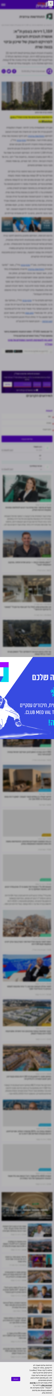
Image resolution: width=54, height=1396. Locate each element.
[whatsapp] (4, 71)
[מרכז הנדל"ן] (44, 4)
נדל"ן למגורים (46, 690)
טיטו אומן (29, 312)
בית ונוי (48, 601)
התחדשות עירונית (36, 135)
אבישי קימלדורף (36, 466)
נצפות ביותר (48, 1235)
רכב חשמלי (37, 446)
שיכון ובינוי (21, 140)
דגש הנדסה (47, 321)
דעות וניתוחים (46, 556)
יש (40, 455)
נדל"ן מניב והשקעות (45, 645)
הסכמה (15, 1379)
